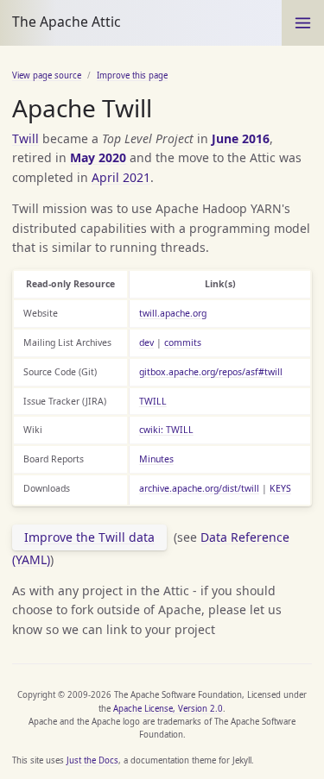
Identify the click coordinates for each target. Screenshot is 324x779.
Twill (25, 138)
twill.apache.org (172, 313)
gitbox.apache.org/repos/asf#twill (211, 372)
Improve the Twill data (89, 537)
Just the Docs (92, 760)
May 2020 (98, 157)
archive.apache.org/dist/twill (199, 488)
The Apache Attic (66, 21)
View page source (46, 75)
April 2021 (121, 177)
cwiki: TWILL (166, 430)
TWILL (153, 401)
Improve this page (132, 75)
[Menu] (303, 23)
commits (182, 342)
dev (146, 342)
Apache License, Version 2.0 (168, 708)
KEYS (280, 488)
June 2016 (241, 138)
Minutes (156, 459)
